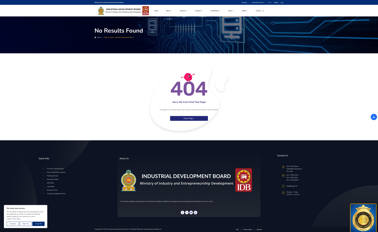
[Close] (45, 207)
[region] (25, 216)
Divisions (198, 11)
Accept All (38, 224)
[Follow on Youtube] (191, 212)
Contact (258, 11)
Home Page (188, 118)
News (230, 11)
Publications (215, 11)
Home (156, 11)
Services (182, 11)
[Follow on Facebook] (182, 212)
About (168, 11)
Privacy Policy (16, 219)
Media (244, 11)
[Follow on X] (187, 212)
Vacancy (244, 2)
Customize (13, 224)
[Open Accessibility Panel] (374, 117)
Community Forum (258, 2)
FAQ (237, 229)
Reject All (26, 224)
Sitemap (259, 229)
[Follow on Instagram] (195, 212)
